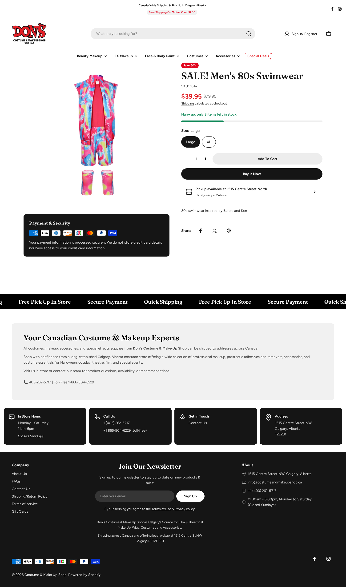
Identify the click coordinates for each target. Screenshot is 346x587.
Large (190, 142)
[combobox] (173, 33)
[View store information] (314, 192)
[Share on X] (214, 230)
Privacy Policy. (185, 509)
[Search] (249, 33)
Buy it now (252, 174)
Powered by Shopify (84, 575)
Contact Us (198, 423)
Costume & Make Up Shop (45, 575)
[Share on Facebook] (200, 230)
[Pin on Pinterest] (228, 230)
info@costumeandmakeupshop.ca (275, 482)
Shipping (187, 103)
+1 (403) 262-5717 (262, 491)
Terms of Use (161, 509)
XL (209, 142)
